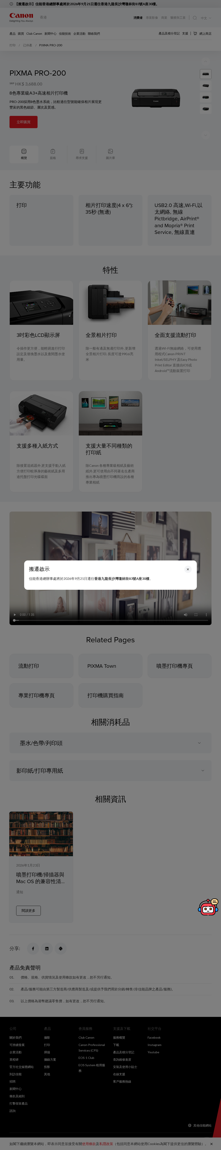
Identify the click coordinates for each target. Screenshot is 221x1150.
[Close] (188, 569)
